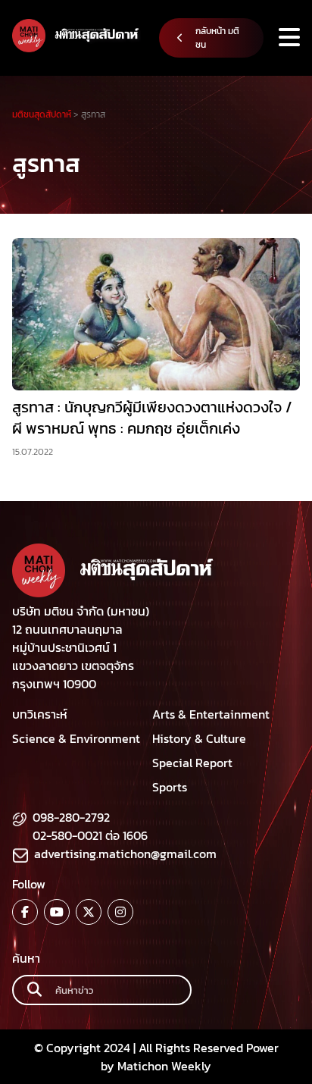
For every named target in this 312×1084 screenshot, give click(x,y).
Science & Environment (76, 738)
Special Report (192, 762)
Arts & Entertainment (211, 714)
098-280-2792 (71, 817)
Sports (169, 787)
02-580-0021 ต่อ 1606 (90, 835)
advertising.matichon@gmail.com (125, 853)
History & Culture (199, 738)
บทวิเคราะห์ (39, 714)
